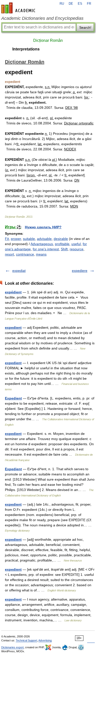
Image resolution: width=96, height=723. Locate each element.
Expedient (13, 398)
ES (80, 3)
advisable (44, 239)
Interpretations (26, 49)
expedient (13, 327)
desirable (61, 239)
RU (62, 3)
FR (89, 3)
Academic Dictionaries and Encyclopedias (42, 18)
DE (71, 3)
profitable (62, 244)
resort (9, 254)
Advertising (45, 640)
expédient (13, 292)
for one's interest (46, 249)
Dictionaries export (12, 647)
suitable (29, 239)
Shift (64, 249)
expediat (19, 271)
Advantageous (42, 244)
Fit (7, 239)
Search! (85, 27)
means (41, 254)
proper (16, 239)
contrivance (25, 254)
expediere (79, 271)
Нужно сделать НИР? (43, 227)
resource (76, 249)
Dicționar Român (48, 40)
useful (76, 244)
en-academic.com (19, 7)
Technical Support (26, 640)
